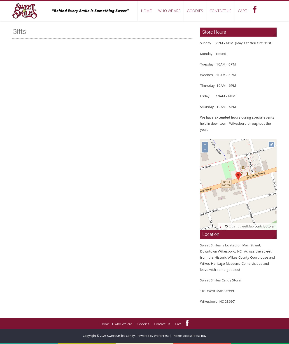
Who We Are (169, 10)
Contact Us (220, 10)
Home (146, 10)
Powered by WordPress (153, 336)
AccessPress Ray (194, 336)
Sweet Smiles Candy (121, 336)
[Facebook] (186, 323)
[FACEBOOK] (255, 11)
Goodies (195, 10)
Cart (242, 10)
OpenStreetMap (241, 226)
